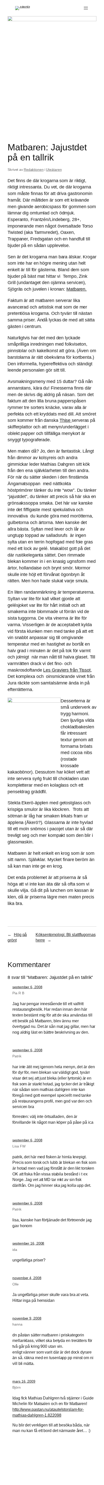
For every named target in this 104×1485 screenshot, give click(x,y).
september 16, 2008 (28, 1243)
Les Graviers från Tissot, (67, 670)
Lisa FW (18, 1146)
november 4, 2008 (26, 1278)
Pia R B (18, 993)
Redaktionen (34, 170)
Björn (16, 1387)
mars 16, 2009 (23, 1381)
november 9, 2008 (26, 1318)
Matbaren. (76, 289)
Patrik (16, 1056)
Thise (66, 420)
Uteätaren (54, 170)
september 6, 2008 (27, 987)
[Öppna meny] (86, 8)
